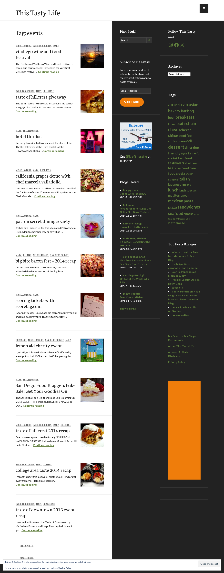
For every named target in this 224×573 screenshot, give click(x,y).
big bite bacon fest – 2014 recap (46, 260)
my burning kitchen (134, 238)
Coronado (21, 340)
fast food (185, 158)
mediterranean (178, 195)
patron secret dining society (43, 221)
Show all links (128, 308)
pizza (172, 207)
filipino (186, 163)
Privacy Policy (176, 362)
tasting (182, 219)
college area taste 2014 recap (43, 469)
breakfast (184, 117)
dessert (176, 147)
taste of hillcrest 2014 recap (43, 430)
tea (188, 218)
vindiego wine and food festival (38, 54)
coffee (186, 135)
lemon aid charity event (39, 345)
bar (184, 111)
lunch (173, 189)
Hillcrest (49, 91)
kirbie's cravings (132, 223)
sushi (176, 218)
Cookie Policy (64, 568)
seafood (175, 213)
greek (180, 173)
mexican (175, 200)
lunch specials (188, 190)
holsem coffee (180, 315)
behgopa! (129, 204)
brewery (173, 123)
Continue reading (48, 71)
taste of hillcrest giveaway (41, 96)
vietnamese (176, 223)
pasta (188, 201)
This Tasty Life (38, 12)
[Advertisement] (185, 430)
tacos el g (177, 287)
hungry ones (130, 189)
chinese (174, 135)
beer (171, 117)
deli (189, 141)
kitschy (186, 184)
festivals (174, 163)
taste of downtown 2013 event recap (45, 512)
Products (45, 170)
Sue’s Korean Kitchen (131, 297)
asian (193, 104)
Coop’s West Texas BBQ (133, 193)
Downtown (49, 504)
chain (191, 123)
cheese (186, 130)
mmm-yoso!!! (131, 293)
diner (189, 147)
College (47, 464)
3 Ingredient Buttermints (134, 227)
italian (184, 178)
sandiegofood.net (134, 256)
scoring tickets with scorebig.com (35, 303)
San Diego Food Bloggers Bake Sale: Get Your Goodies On (45, 388)
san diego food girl (134, 275)
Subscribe (132, 102)
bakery (174, 111)
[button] (204, 8)
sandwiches (188, 207)
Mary (56, 45)
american (178, 104)
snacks (188, 214)
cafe (182, 123)
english (184, 153)
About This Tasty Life (181, 346)
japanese (174, 184)
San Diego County (42, 45)
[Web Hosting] (136, 148)
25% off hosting (136, 156)
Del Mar (27, 255)
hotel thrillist (29, 136)
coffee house (177, 141)
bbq (190, 111)
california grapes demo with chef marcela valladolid (43, 178)
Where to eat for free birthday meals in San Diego (183, 256)
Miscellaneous (23, 45)
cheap (174, 129)
